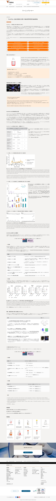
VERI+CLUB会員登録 (36, 2)
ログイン (45, 2)
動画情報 (42, 474)
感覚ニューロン (32, 259)
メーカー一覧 (8, 481)
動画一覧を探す (25, 472)
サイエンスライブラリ (11, 6)
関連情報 (17, 49)
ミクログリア (44, 261)
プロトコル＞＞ (30, 363)
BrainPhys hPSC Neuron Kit (39, 256)
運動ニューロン (27, 259)
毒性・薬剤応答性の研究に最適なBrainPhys (17, 47)
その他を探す (25, 475)
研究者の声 (16, 472)
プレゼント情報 (34, 472)
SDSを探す (25, 474)
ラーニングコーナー (17, 471)
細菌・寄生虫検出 (9, 475)
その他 (7, 480)
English (42, 484)
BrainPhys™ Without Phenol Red (30, 275)
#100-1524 (30, 301)
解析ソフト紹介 (43, 471)
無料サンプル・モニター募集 (35, 473)
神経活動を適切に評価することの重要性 (38, 42)
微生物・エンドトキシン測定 (10, 479)
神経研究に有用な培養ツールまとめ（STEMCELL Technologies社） (16, 409)
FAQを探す (25, 473)
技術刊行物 (42, 475)
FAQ (41, 473)
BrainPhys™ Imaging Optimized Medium (31, 272)
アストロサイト (39, 261)
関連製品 (38, 49)
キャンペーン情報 (34, 471)
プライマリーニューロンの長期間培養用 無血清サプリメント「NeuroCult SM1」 (18, 413)
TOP (7, 6)
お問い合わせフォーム (28, 452)
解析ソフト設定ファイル (44, 472)
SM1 (23, 169)
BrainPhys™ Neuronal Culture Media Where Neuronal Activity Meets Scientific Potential (30, 37)
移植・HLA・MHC (9, 473)
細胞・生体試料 (8, 474)
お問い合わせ (39, 372)
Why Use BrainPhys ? (17, 42)
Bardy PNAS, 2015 (42, 59)
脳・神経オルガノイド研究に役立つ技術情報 (13, 411)
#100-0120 (18, 304)
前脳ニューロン (41, 258)
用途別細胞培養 (8, 471)
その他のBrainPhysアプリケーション (38, 47)
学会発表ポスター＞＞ (36, 374)
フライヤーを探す (26, 471)
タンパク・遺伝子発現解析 (10, 472)
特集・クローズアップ (17, 473)
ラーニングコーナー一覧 (19, 6)
